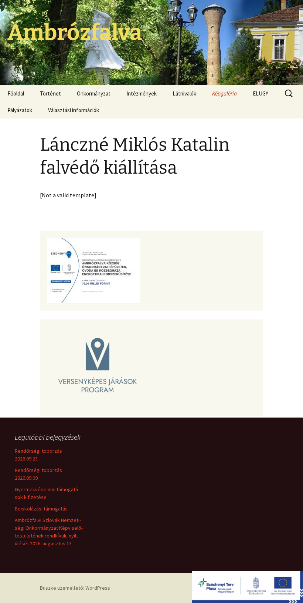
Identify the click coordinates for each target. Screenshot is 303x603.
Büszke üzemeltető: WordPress (75, 587)
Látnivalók (184, 93)
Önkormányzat (93, 93)
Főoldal (15, 93)
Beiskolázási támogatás (41, 508)
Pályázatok (19, 110)
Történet (50, 93)
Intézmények (141, 93)
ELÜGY (260, 93)
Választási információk (73, 110)
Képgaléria (224, 93)
